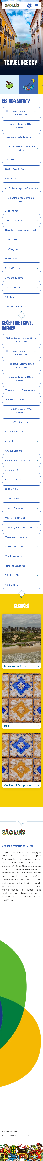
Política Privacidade (9, 1132)
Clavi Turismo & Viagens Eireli (20, 230)
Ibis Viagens (11, 249)
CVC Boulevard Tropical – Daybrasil (21, 148)
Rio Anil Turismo (13, 268)
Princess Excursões (15, 565)
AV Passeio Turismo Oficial (19, 460)
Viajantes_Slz (12, 584)
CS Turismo (11, 159)
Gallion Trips (11, 489)
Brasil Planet (11, 210)
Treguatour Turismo (16, 306)
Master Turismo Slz (15, 517)
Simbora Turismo (14, 277)
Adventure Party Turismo (18, 136)
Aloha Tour (11, 441)
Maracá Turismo (14, 546)
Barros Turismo (13, 479)
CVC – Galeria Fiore (15, 169)
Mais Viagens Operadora (18, 527)
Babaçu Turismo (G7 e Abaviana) (21, 126)
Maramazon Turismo (16, 536)
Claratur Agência (14, 220)
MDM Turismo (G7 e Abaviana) (21, 411)
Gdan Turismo (12, 239)
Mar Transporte (13, 556)
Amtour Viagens (13, 450)
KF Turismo (11, 258)
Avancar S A (11, 470)
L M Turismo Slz (13, 498)
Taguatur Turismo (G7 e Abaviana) (21, 365)
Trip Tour (10, 297)
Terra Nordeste (13, 287)
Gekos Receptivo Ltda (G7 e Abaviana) (21, 339)
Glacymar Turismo (15, 399)
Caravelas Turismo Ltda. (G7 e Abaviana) (21, 113)
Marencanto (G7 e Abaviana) (21, 390)
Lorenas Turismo (14, 508)
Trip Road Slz (12, 575)
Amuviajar (10, 178)
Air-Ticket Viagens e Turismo (20, 188)
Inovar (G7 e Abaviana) (17, 422)
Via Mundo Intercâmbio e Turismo (21, 199)
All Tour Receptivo (14, 431)
